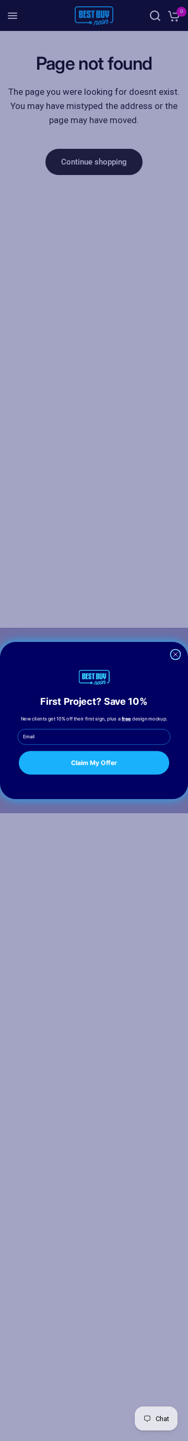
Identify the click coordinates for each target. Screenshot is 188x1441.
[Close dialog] (175, 654)
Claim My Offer (94, 762)
